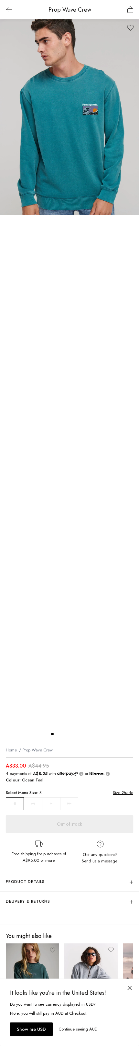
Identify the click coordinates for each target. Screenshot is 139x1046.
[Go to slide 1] (52, 734)
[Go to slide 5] (78, 734)
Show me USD (31, 1029)
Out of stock (69, 824)
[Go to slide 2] (59, 734)
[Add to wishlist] (130, 27)
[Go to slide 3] (65, 734)
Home (11, 750)
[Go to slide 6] (84, 734)
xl (69, 803)
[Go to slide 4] (71, 734)
